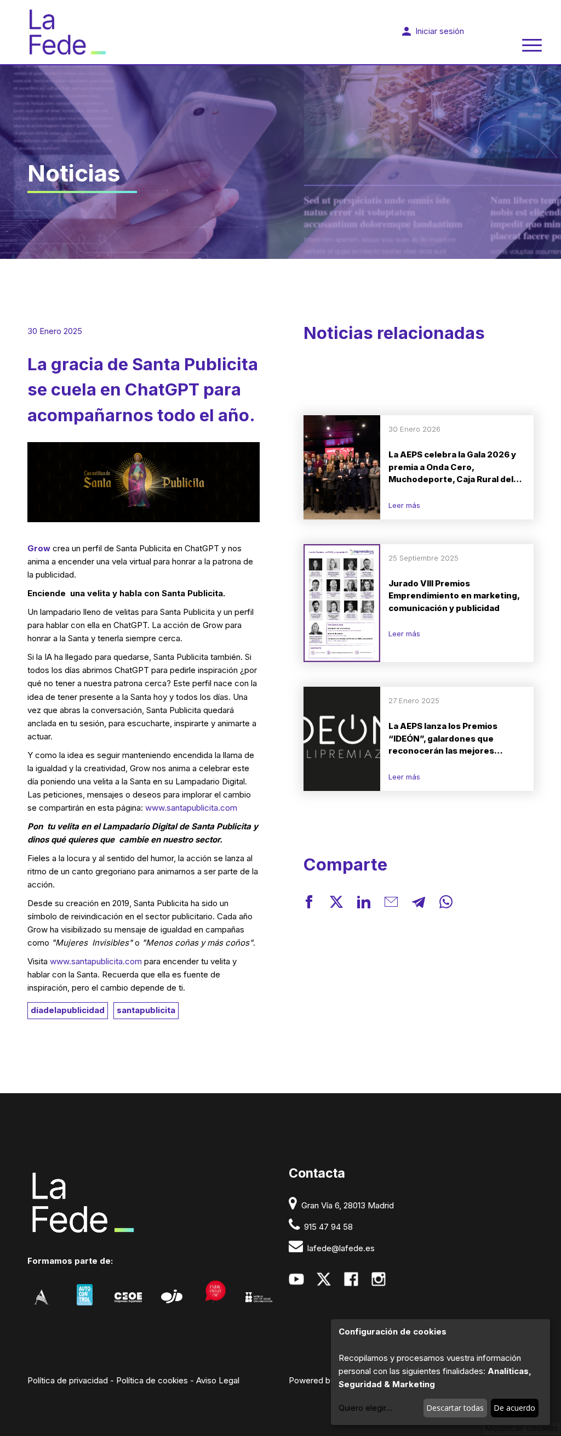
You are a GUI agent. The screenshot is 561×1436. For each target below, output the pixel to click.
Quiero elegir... (365, 1408)
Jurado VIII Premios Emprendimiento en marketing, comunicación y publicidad (453, 595)
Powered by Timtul (324, 1380)
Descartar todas (455, 1408)
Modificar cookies (521, 1427)
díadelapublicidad (68, 1010)
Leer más (404, 505)
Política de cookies (152, 1380)
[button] (309, 904)
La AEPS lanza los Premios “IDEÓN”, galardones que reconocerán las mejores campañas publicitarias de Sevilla (443, 739)
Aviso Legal (217, 1380)
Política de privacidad (67, 1380)
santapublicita (146, 1010)
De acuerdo (514, 1408)
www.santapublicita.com (191, 807)
